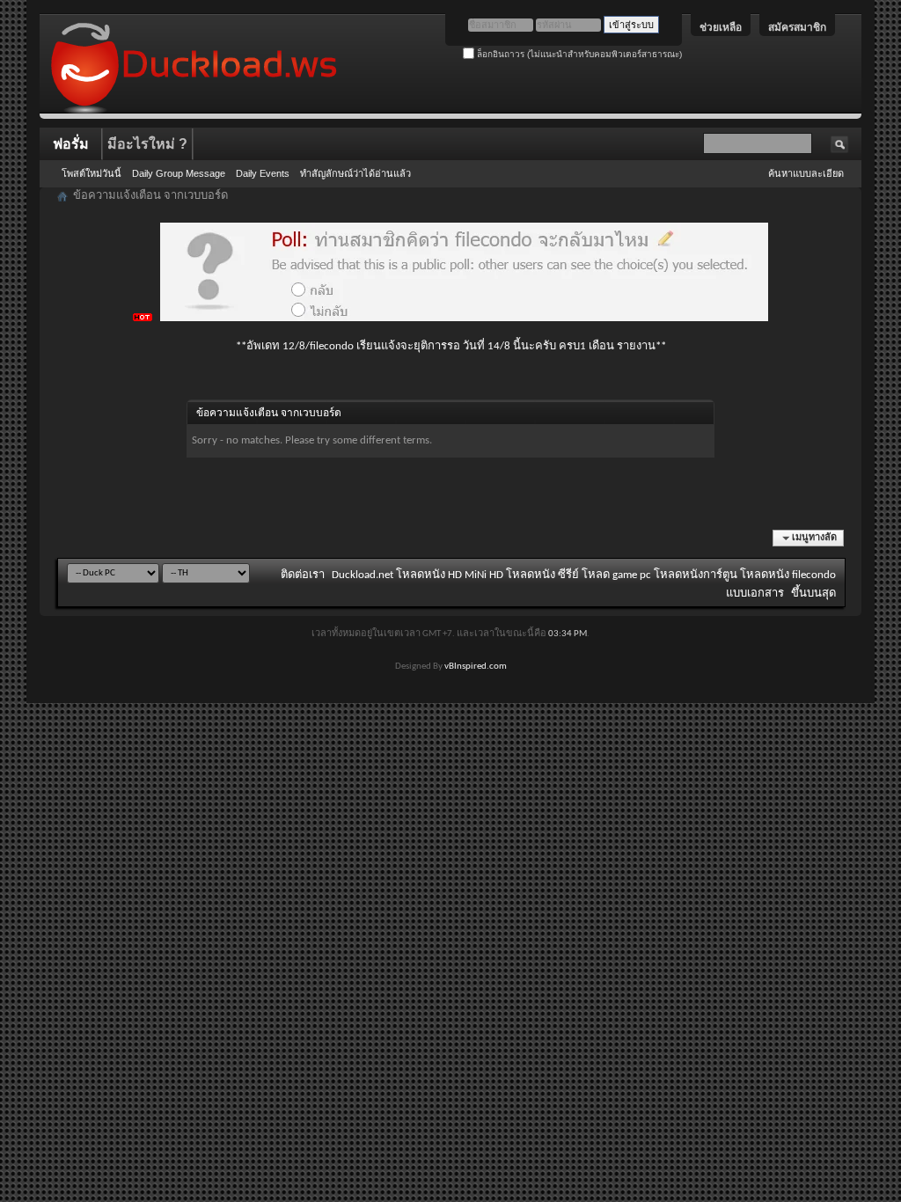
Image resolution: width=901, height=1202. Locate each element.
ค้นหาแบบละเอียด (806, 173)
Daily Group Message (178, 173)
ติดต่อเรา (303, 575)
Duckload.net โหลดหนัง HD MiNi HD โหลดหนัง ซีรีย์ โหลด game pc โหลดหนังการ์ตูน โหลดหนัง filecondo (584, 575)
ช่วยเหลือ (721, 27)
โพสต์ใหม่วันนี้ (91, 173)
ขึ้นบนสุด (813, 593)
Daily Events (262, 173)
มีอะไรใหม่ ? (147, 143)
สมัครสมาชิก (797, 27)
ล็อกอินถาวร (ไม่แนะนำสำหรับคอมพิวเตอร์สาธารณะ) (578, 54)
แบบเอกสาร (755, 593)
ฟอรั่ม (71, 143)
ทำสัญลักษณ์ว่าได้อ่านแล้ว (355, 173)
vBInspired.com (475, 666)
